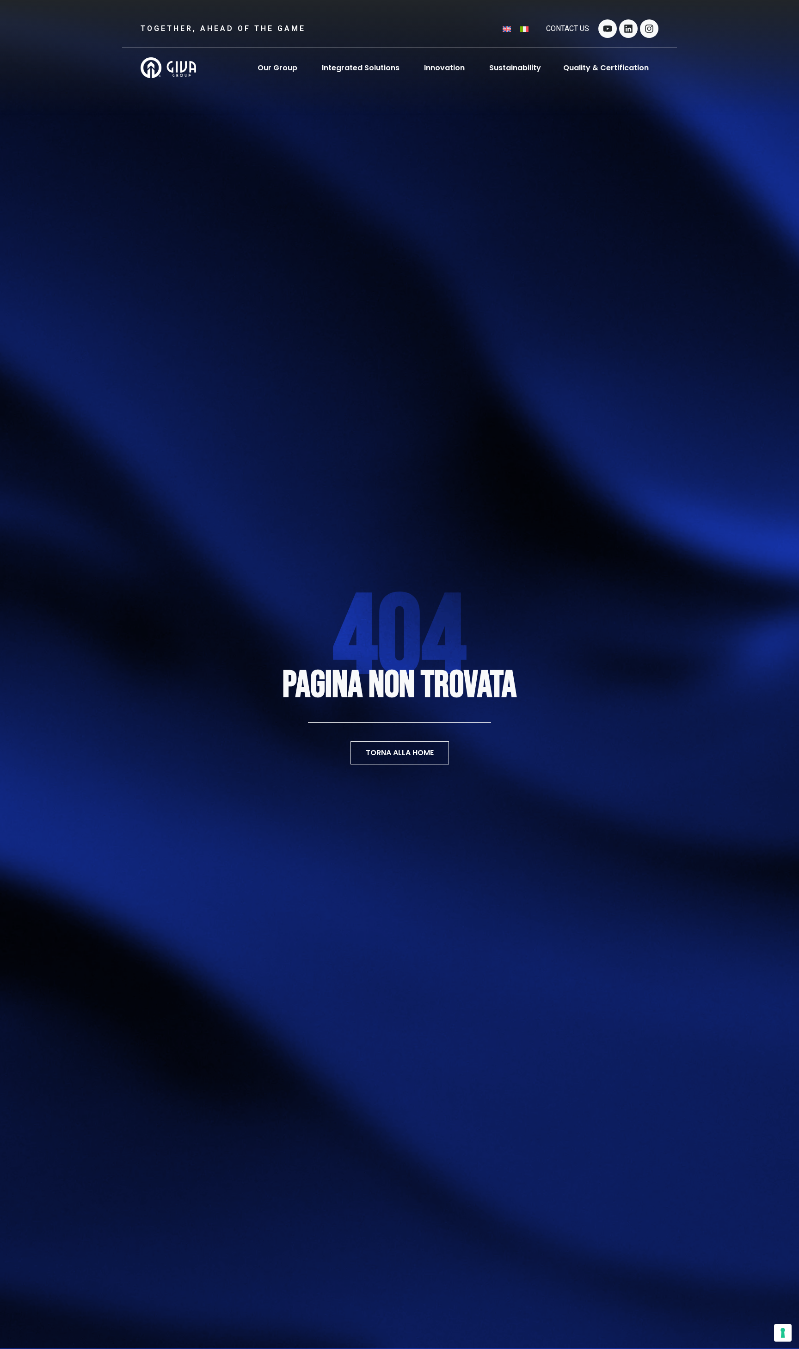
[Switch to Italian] (524, 28)
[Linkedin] (628, 28)
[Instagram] (649, 28)
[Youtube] (607, 28)
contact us (567, 28)
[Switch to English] (507, 28)
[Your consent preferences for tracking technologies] (783, 1333)
